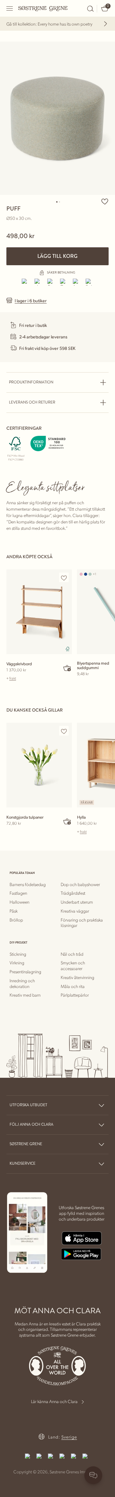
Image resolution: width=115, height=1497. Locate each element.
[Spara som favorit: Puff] (105, 201)
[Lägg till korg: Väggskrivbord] (67, 668)
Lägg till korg (57, 256)
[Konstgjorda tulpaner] (39, 765)
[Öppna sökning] (90, 8)
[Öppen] (9, 8)
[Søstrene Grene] (43, 8)
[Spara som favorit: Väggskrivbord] (64, 578)
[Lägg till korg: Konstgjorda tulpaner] (67, 821)
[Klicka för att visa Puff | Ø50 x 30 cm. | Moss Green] (57, 118)
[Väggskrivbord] (39, 611)
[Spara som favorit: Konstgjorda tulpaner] (64, 731)
